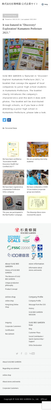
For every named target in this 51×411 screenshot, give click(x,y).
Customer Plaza (34, 332)
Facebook (21, 353)
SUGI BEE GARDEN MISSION (36, 313)
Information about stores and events (35, 269)
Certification (9, 330)
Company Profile (35, 301)
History (31, 308)
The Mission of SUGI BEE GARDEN (12, 277)
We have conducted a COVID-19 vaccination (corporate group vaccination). (37, 189)
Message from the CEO (37, 304)
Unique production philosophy (12, 284)
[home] (3, 8)
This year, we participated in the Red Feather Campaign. (13, 213)
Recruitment (9, 334)
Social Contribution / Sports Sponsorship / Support (36, 338)
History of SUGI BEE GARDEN (12, 271)
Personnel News (10, 16)
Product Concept (11, 289)
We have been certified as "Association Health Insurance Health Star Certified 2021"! (12, 163)
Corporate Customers (13, 326)
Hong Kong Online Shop (11, 305)
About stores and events (11, 382)
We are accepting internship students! (37, 160)
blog (9, 10)
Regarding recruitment (11, 368)
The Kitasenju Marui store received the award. (36, 213)
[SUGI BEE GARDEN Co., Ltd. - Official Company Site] (21, 3)
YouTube (31, 353)
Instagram (26, 353)
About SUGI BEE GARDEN (12, 362)
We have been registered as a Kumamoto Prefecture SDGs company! (13, 189)
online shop (9, 301)
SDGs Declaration (35, 345)
